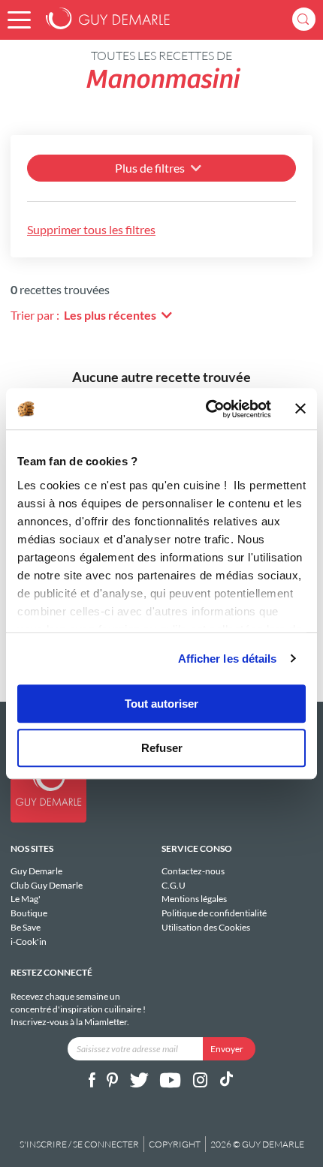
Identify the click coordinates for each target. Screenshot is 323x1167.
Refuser (162, 747)
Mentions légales (194, 898)
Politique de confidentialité (214, 913)
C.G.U (174, 885)
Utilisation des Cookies (206, 927)
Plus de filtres (150, 168)
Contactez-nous (193, 871)
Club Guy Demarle (47, 885)
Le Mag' (26, 898)
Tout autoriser (161, 703)
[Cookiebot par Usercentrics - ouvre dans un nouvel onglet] (206, 409)
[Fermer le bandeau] (300, 409)
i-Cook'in (29, 941)
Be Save (26, 927)
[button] (19, 20)
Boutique (29, 913)
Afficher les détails (227, 658)
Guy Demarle (36, 871)
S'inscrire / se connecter (79, 1144)
